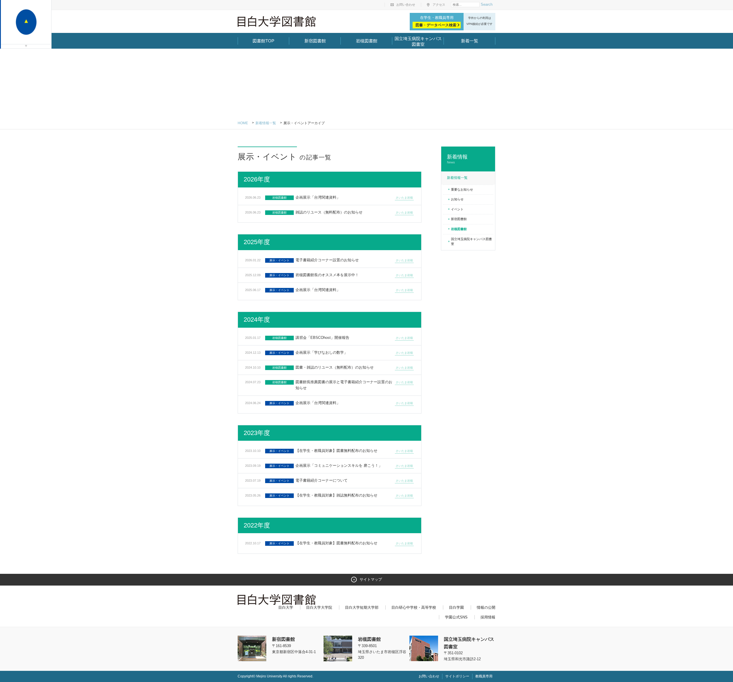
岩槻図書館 (366, 40)
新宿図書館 (315, 40)
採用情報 (487, 617)
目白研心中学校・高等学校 (413, 607)
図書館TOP (263, 40)
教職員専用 (483, 676)
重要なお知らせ (462, 189)
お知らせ (457, 199)
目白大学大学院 (319, 607)
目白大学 (285, 607)
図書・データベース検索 (435, 25)
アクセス (439, 4)
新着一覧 (469, 40)
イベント (457, 209)
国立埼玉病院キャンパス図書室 (418, 41)
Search (486, 4)
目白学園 (456, 607)
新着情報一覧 (265, 123)
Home (243, 123)
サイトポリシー (457, 676)
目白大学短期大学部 (362, 607)
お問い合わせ (405, 4)
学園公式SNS (456, 617)
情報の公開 (486, 607)
